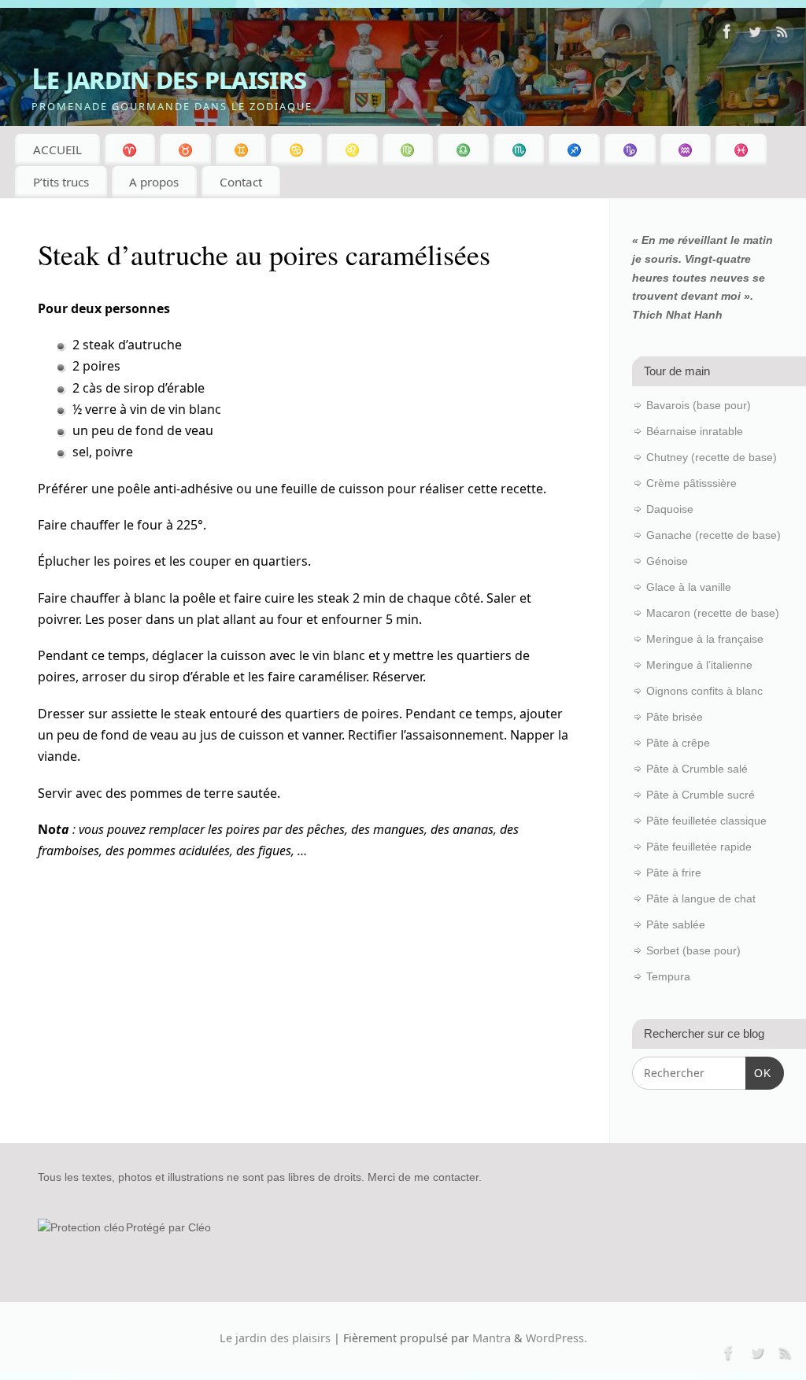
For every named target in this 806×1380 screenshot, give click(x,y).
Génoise (667, 561)
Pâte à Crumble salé (697, 768)
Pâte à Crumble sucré (700, 794)
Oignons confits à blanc (704, 690)
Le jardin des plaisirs (168, 78)
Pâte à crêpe (678, 742)
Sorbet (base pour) (693, 950)
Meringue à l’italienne (699, 665)
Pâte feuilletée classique (706, 820)
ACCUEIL (57, 149)
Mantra (491, 1337)
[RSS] (782, 35)
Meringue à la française (704, 639)
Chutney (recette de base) (711, 457)
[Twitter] (755, 35)
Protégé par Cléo (168, 1227)
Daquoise (669, 509)
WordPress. (556, 1337)
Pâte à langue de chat (701, 898)
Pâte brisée (674, 716)
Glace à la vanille (688, 587)
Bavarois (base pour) (698, 405)
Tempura (668, 976)
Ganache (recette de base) (713, 535)
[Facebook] (727, 35)
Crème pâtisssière (691, 483)
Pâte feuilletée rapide (699, 846)
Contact (241, 182)
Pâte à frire (673, 872)
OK (758, 1072)
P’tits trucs (61, 182)
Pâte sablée (675, 924)
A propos (154, 182)
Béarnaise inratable (694, 431)
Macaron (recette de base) (712, 613)
